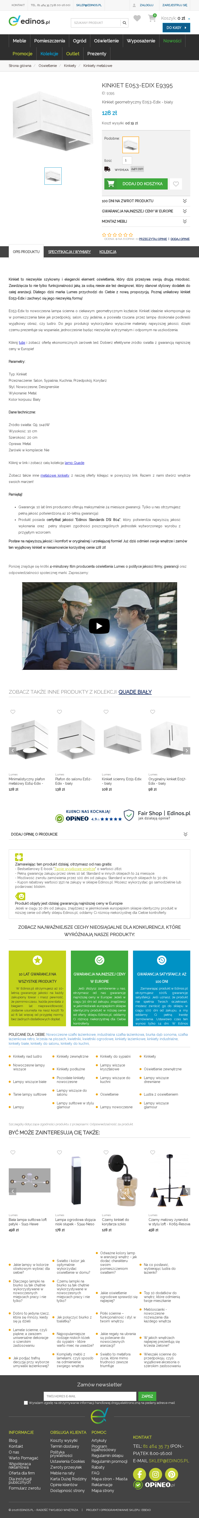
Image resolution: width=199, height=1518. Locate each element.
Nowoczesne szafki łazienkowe (71, 1034)
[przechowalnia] (140, 18)
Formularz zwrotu (25, 1488)
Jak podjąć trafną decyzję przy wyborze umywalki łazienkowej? (31, 1362)
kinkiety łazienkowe (130, 1039)
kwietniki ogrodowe (98, 1039)
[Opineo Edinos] (154, 1485)
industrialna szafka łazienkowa (120, 1034)
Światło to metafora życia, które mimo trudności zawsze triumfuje (115, 1360)
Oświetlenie (106, 40)
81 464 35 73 (156, 1446)
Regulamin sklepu (107, 1455)
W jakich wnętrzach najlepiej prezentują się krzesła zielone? (162, 1341)
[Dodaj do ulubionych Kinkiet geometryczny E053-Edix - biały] (176, 184)
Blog (13, 1440)
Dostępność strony (67, 1490)
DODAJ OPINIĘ (180, 239)
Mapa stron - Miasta (109, 1479)
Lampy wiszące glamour (156, 1105)
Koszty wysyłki (63, 1440)
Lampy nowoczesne (116, 1107)
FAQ (95, 1473)
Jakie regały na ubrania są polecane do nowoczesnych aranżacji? (118, 1339)
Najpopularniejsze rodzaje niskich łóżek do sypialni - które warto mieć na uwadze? (75, 1339)
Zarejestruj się (174, 5)
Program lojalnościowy (103, 1448)
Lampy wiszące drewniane (156, 1080)
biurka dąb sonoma (161, 1034)
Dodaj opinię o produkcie (34, 834)
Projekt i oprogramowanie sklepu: (118, 1510)
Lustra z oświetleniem (161, 1094)
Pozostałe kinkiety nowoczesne (71, 1080)
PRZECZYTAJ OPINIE (153, 239)
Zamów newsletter (99, 1385)
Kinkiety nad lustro (27, 1056)
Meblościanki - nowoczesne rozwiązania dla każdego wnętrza (157, 1315)
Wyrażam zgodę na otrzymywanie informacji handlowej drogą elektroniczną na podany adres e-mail (102, 1403)
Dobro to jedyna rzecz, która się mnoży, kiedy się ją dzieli (31, 1317)
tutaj (22, 343)
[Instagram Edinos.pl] (155, 1475)
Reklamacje (101, 1484)
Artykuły (99, 1440)
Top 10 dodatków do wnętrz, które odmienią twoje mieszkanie (162, 1297)
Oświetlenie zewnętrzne (163, 1069)
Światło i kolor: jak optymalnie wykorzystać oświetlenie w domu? (73, 1266)
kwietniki (74, 1039)
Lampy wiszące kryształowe (112, 1067)
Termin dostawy (64, 1446)
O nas (14, 1452)
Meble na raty (62, 1473)
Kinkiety (150, 1056)
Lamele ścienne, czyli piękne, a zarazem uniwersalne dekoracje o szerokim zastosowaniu (30, 1337)
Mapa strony (102, 1490)
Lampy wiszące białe (29, 1082)
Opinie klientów (64, 1484)
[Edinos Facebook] (139, 1475)
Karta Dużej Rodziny (68, 1479)
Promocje (23, 53)
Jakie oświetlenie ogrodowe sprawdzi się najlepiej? (119, 1297)
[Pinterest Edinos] (171, 1475)
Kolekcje (49, 53)
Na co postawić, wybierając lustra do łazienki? (160, 1268)
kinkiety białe (19, 1043)
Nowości (172, 40)
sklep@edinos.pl (89, 5)
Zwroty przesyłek (66, 1467)
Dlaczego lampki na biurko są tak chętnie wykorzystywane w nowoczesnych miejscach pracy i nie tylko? (29, 1291)
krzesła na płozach (51, 1039)
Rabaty (98, 1467)
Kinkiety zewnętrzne (72, 1056)
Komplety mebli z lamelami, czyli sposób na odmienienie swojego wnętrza (75, 1360)
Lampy (18, 1107)
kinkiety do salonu (45, 1043)
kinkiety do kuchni (75, 1043)
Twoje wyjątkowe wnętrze (74, 869)
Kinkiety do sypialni (115, 1056)
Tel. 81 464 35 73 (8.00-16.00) (50, 5)
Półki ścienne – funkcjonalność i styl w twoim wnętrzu (118, 1317)
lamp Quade (74, 463)
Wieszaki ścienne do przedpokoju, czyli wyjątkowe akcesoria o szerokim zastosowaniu (162, 1360)
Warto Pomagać (23, 1458)
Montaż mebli (114, 221)
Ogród (79, 40)
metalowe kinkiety (55, 475)
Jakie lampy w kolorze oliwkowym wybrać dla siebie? (31, 1268)
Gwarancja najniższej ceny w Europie (137, 211)
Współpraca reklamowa (20, 1466)
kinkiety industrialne (162, 1039)
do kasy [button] (174, 28)
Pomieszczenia (49, 40)
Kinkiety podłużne (71, 1069)
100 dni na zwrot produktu (127, 201)
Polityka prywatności (61, 1454)
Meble (19, 40)
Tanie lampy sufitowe (29, 1094)
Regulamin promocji (109, 1461)
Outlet (72, 53)
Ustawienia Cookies (67, 1461)
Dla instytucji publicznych (20, 1481)
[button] (124, 23)
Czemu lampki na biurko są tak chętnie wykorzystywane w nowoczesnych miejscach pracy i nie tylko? (73, 1291)
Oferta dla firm (22, 1473)
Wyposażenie (141, 40)
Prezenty (96, 53)
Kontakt (18, 5)
